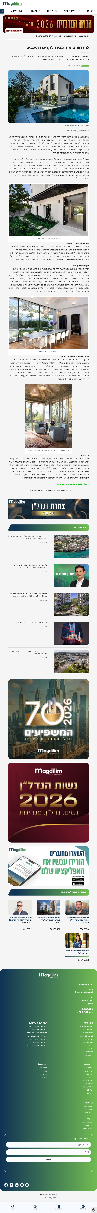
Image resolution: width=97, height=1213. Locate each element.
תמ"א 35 (90, 1090)
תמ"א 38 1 (43, 1074)
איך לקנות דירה (87, 1074)
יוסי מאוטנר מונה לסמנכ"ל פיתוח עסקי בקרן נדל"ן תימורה (78, 920)
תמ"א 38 (42, 1064)
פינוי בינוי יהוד (88, 1039)
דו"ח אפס (89, 1084)
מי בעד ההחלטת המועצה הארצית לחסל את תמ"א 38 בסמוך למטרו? (20, 920)
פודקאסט (89, 1115)
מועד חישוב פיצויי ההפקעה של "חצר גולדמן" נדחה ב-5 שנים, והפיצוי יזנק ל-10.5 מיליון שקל (27, 537)
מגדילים (89, 1102)
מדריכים (88, 1064)
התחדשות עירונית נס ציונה (37, 1036)
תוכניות (90, 1045)
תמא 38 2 (43, 1077)
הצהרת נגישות (87, 1122)
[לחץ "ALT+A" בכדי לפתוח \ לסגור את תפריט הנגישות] (94, 1210)
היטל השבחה (88, 1087)
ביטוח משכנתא (87, 1080)
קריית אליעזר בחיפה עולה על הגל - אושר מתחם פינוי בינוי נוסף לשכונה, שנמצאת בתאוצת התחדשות (28, 595)
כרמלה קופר (85, 66)
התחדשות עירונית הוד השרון (37, 1045)
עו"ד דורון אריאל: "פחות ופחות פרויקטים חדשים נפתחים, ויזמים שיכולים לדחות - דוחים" (30, 566)
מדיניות (90, 1049)
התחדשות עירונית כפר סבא (37, 1026)
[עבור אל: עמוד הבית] (12, 4)
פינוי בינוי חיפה (88, 1042)
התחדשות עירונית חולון (39, 1029)
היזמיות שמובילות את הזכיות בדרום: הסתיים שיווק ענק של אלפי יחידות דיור (28, 652)
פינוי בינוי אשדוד (87, 1029)
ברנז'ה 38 (43, 1068)
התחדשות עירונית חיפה (38, 1039)
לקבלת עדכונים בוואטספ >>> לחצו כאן (73, 484)
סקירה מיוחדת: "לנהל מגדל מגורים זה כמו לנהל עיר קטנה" (48, 920)
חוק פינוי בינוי (88, 1055)
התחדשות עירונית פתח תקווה (36, 1033)
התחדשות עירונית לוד (39, 1042)
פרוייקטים (89, 1052)
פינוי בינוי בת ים (88, 1033)
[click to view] (48, 24)
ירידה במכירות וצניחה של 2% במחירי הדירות (31, 623)
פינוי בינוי (88, 1023)
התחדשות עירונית (38, 1023)
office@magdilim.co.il (83, 992)
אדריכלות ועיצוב (70, 36)
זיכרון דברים (89, 1071)
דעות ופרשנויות (87, 1128)
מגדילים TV (89, 1112)
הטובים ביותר (88, 1106)
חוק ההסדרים (88, 1093)
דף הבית (82, 36)
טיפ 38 (44, 1071)
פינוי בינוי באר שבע (86, 1026)
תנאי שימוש (89, 1125)
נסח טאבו (89, 1068)
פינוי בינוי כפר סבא (86, 1036)
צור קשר (90, 1119)
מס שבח (90, 1077)
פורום (91, 1109)
